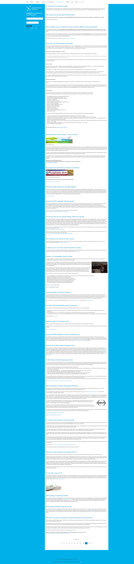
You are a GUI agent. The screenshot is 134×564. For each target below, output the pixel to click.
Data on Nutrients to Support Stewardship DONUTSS (62, 386)
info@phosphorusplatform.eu (62, 127)
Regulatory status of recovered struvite (57, 321)
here (57, 19)
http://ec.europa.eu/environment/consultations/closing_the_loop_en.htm (57, 533)
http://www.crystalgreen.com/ (59, 478)
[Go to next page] (92, 543)
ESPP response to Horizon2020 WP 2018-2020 (60, 15)
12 (80, 543)
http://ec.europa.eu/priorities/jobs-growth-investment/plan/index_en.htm (64, 444)
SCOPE (32, 28)
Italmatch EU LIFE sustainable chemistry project (60, 201)
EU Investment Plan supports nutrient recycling (60, 420)
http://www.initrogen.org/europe (92, 391)
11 (77, 543)
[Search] (80, 2)
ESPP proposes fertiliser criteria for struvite (59, 506)
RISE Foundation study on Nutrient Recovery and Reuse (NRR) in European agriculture (71, 27)
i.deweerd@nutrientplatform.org (73, 300)
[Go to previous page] (61, 543)
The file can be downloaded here (51, 329)
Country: (27, 20)
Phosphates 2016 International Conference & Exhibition (63, 167)
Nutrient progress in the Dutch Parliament (58, 292)
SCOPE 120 (102, 9)
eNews (36, 28)
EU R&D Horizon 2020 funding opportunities (59, 360)
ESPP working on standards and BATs (57, 495)
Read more (78, 251)
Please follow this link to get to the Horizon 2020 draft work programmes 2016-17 (59, 380)
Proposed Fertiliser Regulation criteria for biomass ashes (62, 334)
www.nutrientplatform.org (89, 300)
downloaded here (79, 340)
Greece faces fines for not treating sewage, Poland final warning (65, 216)
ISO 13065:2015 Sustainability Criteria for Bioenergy (61, 305)
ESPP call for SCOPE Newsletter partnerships (59, 43)
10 (74, 543)
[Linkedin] (83, 2)
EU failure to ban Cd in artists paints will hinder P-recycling (63, 247)
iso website (55, 316)
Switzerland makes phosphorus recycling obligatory (61, 187)
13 (83, 543)
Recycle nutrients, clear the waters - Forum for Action (62, 134)
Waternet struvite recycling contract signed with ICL (61, 452)
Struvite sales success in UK (54, 473)
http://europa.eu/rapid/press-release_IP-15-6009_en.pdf (55, 229)
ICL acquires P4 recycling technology (57, 6)
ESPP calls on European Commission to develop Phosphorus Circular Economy (69, 517)
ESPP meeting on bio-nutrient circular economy (60, 239)
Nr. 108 (50, 190)
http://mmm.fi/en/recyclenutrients (52, 162)
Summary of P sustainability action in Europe (59, 256)
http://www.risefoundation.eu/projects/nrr (68, 38)
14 (86, 543)
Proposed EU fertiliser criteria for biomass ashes (60, 345)
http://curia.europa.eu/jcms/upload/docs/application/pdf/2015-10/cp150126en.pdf (59, 233)
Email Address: (28, 16)
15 (89, 543)
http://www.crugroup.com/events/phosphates (53, 181)
